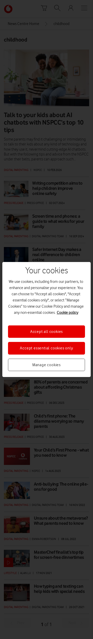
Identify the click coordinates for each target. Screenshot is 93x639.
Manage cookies (46, 365)
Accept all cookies (46, 331)
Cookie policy (67, 312)
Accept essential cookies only (46, 348)
